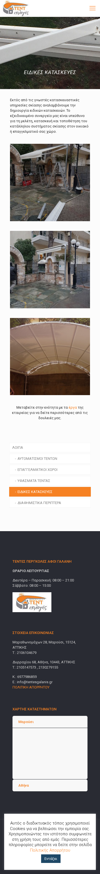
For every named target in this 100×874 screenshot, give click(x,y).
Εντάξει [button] (50, 859)
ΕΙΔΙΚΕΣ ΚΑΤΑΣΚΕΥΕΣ (35, 492)
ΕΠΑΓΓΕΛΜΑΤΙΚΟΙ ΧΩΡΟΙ (38, 470)
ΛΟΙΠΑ (17, 447)
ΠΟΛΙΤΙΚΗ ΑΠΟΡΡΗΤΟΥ (30, 687)
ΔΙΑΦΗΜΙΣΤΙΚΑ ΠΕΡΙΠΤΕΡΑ (39, 503)
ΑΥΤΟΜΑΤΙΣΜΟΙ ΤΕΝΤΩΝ (37, 458)
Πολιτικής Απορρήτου (50, 850)
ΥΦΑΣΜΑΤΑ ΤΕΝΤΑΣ (34, 481)
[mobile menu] (92, 8)
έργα (73, 407)
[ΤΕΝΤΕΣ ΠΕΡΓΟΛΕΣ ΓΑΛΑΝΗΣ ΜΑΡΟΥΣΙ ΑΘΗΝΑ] (16, 8)
